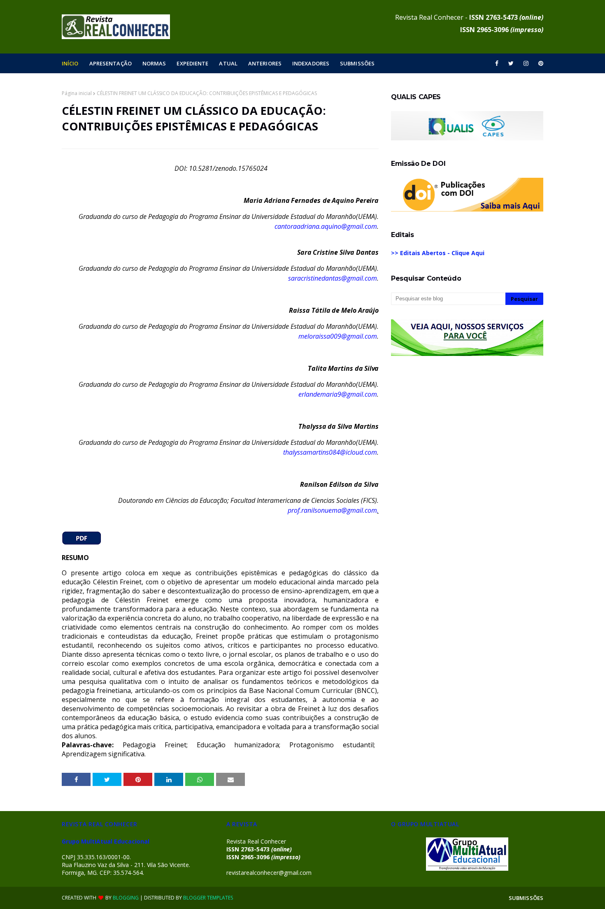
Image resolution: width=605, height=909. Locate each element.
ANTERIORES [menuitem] (265, 63)
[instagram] (526, 63)
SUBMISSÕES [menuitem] (357, 63)
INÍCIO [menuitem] (70, 63)
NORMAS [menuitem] (154, 63)
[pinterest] (539, 63)
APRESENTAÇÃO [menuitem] (110, 63)
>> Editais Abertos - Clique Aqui (437, 253)
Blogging (126, 897)
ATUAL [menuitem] (228, 63)
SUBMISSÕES (526, 898)
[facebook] (496, 63)
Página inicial (77, 93)
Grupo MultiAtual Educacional (105, 841)
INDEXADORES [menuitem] (310, 63)
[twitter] (511, 63)
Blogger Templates (208, 897)
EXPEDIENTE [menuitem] (192, 63)
